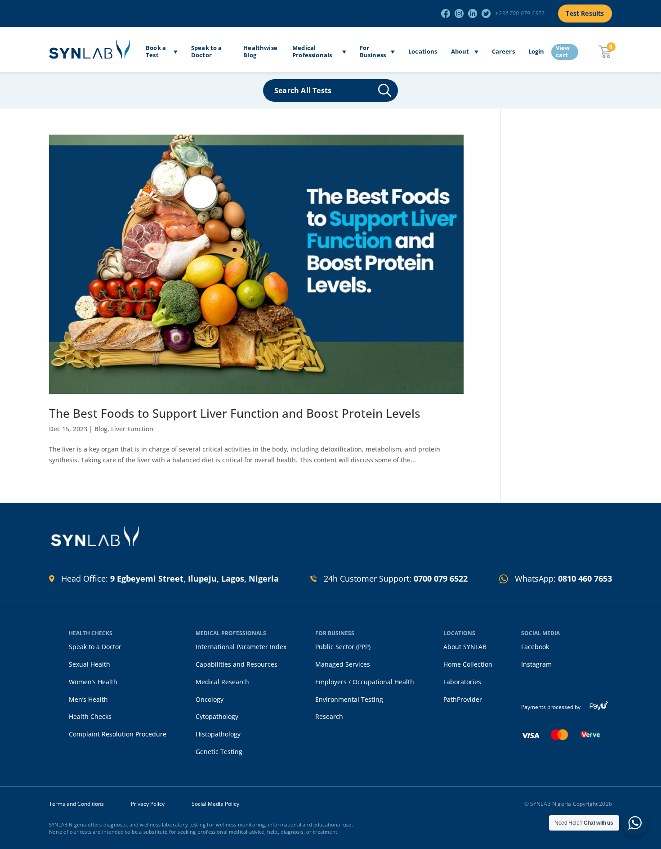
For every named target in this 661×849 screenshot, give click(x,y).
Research (329, 716)
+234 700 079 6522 (520, 13)
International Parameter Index (241, 646)
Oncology (209, 699)
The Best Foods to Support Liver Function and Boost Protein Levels (234, 413)
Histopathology (218, 734)
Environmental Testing (349, 699)
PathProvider (462, 699)
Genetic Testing (219, 751)
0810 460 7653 (585, 578)
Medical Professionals (312, 52)
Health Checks (90, 716)
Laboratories (462, 681)
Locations (423, 51)
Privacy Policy (148, 804)
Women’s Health (93, 681)
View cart (563, 51)
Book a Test (156, 52)
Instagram (536, 664)
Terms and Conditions (76, 804)
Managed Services (342, 664)
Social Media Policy (215, 804)
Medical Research (222, 681)
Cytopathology (217, 716)
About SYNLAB (465, 646)
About (460, 51)
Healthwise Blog (260, 52)
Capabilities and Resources (236, 664)
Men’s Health (88, 699)
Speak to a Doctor (206, 52)
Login (536, 51)
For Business (373, 52)
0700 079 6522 (441, 578)
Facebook (535, 646)
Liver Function (132, 428)
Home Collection (467, 664)
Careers (503, 51)
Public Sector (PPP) (343, 646)
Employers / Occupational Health (364, 681)
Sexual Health (89, 664)
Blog (100, 428)
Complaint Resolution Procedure (117, 734)
